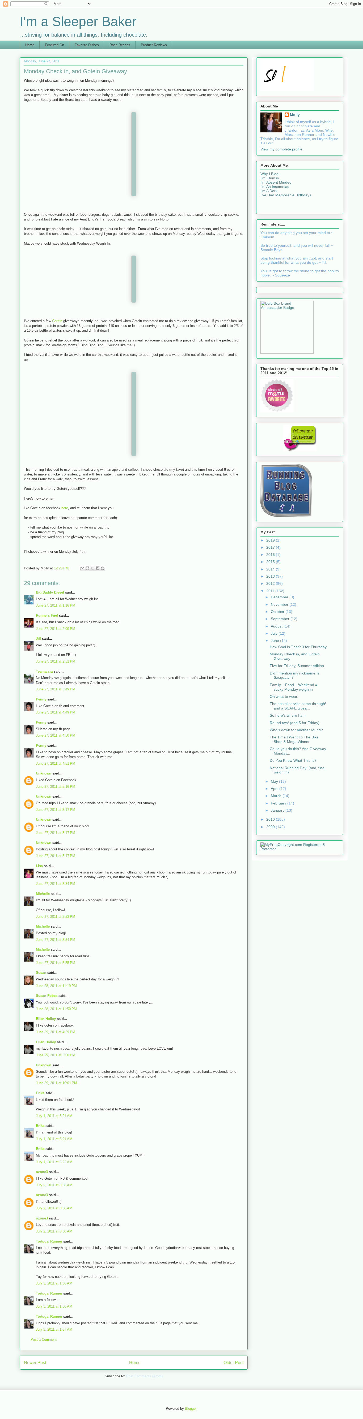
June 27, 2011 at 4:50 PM (55, 735)
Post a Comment (44, 1340)
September (280, 619)
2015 (271, 562)
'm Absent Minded (276, 182)
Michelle (43, 894)
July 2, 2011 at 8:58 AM (54, 1185)
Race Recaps (119, 45)
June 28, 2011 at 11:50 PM (56, 1009)
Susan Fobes (46, 996)
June (275, 640)
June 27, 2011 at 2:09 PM (55, 629)
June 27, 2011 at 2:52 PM (55, 661)
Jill (38, 639)
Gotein (57, 321)
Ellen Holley (46, 1019)
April (275, 788)
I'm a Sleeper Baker (78, 21)
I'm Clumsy (269, 178)
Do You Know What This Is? (293, 760)
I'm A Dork (268, 191)
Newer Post (35, 1362)
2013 (271, 576)
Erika (40, 1093)
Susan (41, 973)
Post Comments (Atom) (144, 1376)
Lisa (39, 866)
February (279, 803)
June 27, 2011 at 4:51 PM (55, 763)
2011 (270, 591)
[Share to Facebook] (97, 568)
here (64, 508)
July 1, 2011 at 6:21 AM (54, 1116)
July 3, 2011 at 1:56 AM (54, 1283)
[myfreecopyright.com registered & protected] (299, 849)
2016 (271, 554)
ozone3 (42, 1172)
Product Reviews (154, 45)
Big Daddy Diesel (50, 592)
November (280, 604)
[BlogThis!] (87, 568)
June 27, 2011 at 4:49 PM (55, 712)
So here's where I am (288, 715)
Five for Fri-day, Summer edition (297, 666)
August (277, 626)
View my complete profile (281, 149)
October (278, 611)
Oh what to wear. (284, 696)
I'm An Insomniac (274, 186)
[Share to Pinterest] (102, 568)
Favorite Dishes (87, 45)
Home (29, 45)
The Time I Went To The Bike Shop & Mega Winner (294, 739)
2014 (271, 569)
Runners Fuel (47, 615)
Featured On (54, 45)
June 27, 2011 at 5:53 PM (55, 917)
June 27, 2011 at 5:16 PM (55, 787)
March (276, 796)
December (280, 597)
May (275, 781)
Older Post (233, 1362)
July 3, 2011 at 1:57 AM (54, 1329)
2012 (271, 583)
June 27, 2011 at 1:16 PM (55, 605)
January (278, 810)
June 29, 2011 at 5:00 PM (55, 1055)
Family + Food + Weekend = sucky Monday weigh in (293, 687)
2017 (271, 547)
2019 (271, 540)
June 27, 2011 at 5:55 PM (55, 963)
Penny (41, 699)
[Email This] (82, 568)
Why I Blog (269, 174)
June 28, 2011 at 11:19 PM (56, 986)
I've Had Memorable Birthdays (285, 195)
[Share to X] (92, 568)
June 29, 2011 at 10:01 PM (56, 1083)
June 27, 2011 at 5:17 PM (55, 810)
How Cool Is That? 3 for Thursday (298, 647)
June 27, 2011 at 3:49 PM (55, 689)
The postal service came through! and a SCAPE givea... (298, 706)
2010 (271, 819)
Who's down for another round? (296, 730)
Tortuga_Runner (49, 1241)
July (274, 633)
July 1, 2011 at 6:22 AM (54, 1162)
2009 (271, 827)
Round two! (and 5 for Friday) (294, 723)
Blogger (190, 1409)
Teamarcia (44, 671)
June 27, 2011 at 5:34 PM (55, 884)
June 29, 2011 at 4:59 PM (55, 1032)
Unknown (43, 773)
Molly (295, 115)
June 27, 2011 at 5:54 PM (55, 940)
